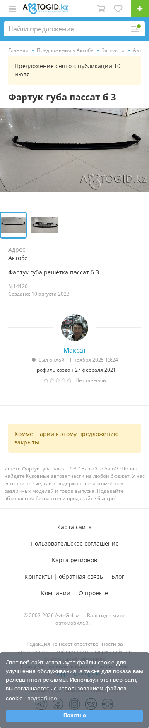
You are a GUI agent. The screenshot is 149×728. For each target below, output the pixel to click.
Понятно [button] (74, 715)
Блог (117, 576)
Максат (74, 350)
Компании (55, 593)
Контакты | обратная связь (64, 576)
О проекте (93, 593)
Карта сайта (74, 527)
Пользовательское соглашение (75, 543)
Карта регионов (74, 560)
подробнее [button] (42, 698)
